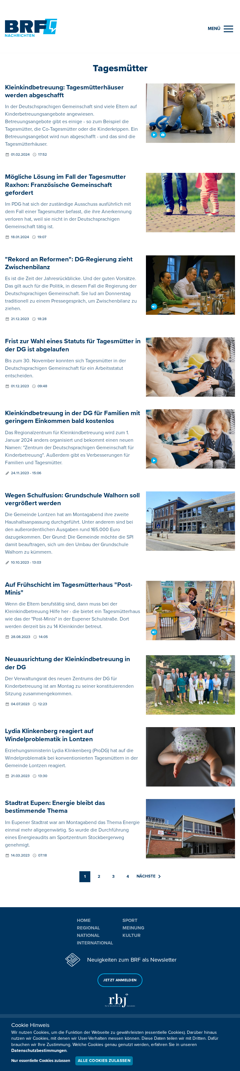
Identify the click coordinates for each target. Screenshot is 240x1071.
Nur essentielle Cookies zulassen (40, 1060)
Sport (130, 920)
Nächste (146, 876)
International (95, 943)
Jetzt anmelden (120, 980)
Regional (88, 928)
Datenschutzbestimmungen (39, 1050)
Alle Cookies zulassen (104, 1060)
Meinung (133, 928)
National (88, 935)
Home (84, 920)
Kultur (131, 935)
